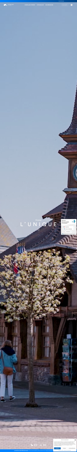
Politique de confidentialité (67, 450)
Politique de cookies (60, 450)
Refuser (64, 448)
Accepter (57, 448)
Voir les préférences (72, 448)
